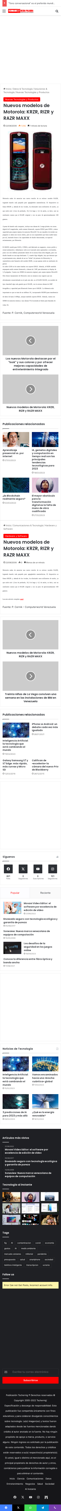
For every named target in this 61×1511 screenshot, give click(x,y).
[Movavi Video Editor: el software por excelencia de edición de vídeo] (12, 908)
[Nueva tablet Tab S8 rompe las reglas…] (50, 1220)
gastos (7, 1248)
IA (16, 1248)
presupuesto (9, 1259)
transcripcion (32, 1265)
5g (5, 1243)
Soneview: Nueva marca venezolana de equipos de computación (26, 933)
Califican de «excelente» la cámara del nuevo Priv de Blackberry (45, 765)
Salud (40, 1483)
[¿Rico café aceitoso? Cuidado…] (11, 1197)
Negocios (30, 1483)
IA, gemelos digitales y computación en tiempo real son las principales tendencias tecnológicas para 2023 (44, 459)
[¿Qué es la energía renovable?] (45, 1101)
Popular (15, 892)
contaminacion (24, 1243)
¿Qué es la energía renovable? (43, 1114)
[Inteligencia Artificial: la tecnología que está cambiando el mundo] (16, 730)
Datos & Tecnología (22, 89)
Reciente (45, 892)
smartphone (34, 1259)
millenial (29, 1254)
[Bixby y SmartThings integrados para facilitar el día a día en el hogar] (31, 1208)
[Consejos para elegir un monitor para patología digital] (11, 1208)
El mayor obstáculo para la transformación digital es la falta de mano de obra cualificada (44, 503)
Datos (48, 1478)
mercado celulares (12, 1254)
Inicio (8, 89)
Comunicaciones (35, 1478)
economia (49, 1243)
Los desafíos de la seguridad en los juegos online (38, 947)
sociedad (49, 1259)
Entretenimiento (15, 1483)
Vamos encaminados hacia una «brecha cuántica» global (45, 1078)
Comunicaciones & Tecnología (28, 525)
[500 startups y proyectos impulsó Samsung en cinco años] (31, 1220)
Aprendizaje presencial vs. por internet (13, 453)
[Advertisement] (30, 49)
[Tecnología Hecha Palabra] (21, 11)
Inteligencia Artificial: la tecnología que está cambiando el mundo (15, 745)
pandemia (42, 1254)
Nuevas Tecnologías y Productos (32, 92)
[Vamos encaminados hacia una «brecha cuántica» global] (45, 1063)
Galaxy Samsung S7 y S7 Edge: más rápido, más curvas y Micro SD (15, 765)
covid (38, 1243)
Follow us (8, 1274)
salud (22, 1259)
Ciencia (20, 1478)
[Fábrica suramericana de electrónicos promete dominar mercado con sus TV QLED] (11, 1220)
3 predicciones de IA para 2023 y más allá (15, 1114)
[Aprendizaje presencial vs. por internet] (16, 439)
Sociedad (49, 1483)
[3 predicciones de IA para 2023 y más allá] (16, 1101)
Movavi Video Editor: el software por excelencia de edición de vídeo (40, 907)
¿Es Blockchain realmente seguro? (14, 497)
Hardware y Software (16, 536)
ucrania (46, 1265)
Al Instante (30, 1489)
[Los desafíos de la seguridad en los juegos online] (12, 948)
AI (12, 1243)
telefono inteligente (13, 1265)
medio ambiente (28, 1248)
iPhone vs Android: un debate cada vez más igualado (45, 727)
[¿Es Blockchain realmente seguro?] (16, 485)
